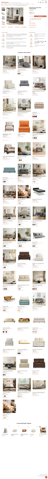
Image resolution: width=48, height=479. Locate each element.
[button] (18, 73)
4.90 (32, 9)
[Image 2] (3, 18)
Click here (7, 36)
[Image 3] (3, 22)
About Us (46, 0)
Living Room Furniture (5, 5)
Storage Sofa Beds (13, 5)
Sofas (9, 5)
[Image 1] (3, 14)
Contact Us (42, 0)
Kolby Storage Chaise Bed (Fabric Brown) (22, 5)
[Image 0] (3, 9)
